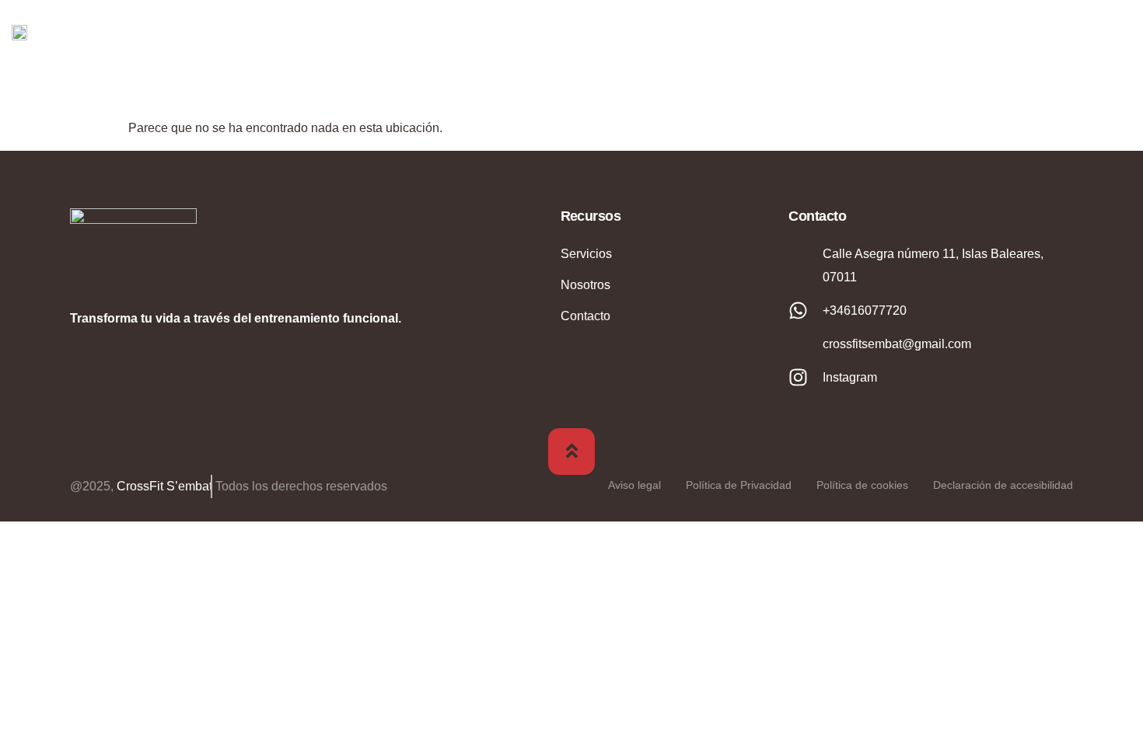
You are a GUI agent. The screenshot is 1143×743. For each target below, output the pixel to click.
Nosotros (818, 31)
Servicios (954, 31)
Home (713, 31)
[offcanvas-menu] (1119, 30)
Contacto (1070, 31)
